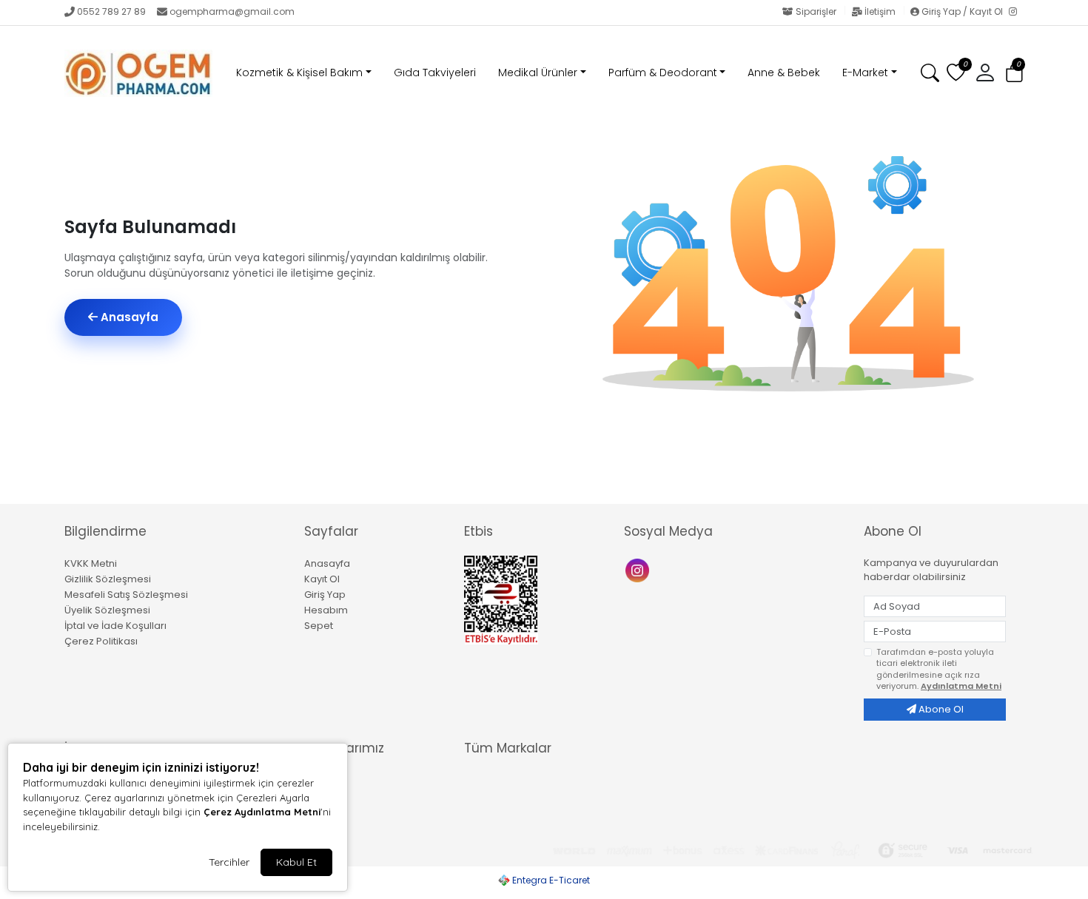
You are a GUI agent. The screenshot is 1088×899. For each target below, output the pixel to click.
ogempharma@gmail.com (232, 11)
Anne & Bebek (784, 72)
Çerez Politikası (101, 641)
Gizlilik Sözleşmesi (107, 579)
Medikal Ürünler (537, 72)
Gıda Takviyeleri (435, 72)
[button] (1014, 74)
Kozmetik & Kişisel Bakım (299, 72)
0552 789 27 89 (111, 11)
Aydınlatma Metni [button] (961, 686)
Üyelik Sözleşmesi (107, 610)
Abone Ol (940, 709)
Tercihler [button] (229, 862)
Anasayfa (128, 317)
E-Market (865, 72)
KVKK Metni (90, 563)
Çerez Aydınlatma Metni (262, 812)
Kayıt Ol (322, 579)
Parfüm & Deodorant (662, 72)
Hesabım (326, 610)
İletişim (880, 11)
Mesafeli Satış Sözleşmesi (126, 594)
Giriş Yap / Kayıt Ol (962, 11)
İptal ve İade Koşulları (115, 626)
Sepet (318, 626)
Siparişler (816, 11)
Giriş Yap (325, 594)
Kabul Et (296, 862)
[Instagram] (1016, 12)
